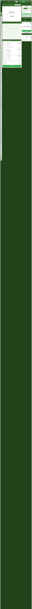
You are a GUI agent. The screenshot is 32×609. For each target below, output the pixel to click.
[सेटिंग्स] (30, 32)
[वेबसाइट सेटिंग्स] (30, 1)
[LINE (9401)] (2, 5)
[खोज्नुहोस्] (20, 4)
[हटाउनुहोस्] (20, 22)
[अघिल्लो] (2, 22)
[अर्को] (4, 51)
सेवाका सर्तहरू (30, 25)
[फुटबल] (4, 5)
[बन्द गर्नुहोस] (31, 45)
